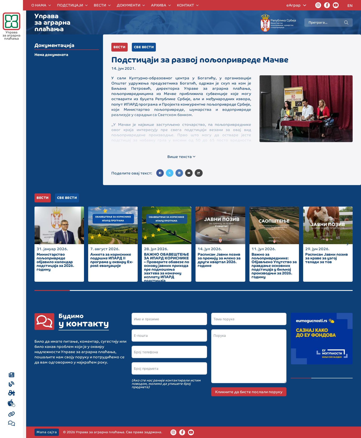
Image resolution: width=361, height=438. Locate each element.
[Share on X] (169, 173)
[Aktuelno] (11, 375)
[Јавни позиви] (11, 403)
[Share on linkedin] (179, 173)
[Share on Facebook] (160, 173)
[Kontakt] (11, 423)
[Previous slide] (39, 244)
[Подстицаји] (11, 393)
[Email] (189, 173)
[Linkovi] (11, 414)
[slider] (193, 290)
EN (350, 5)
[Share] (199, 173)
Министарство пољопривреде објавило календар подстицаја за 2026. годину (55, 261)
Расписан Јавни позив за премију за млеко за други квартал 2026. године (219, 260)
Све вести (144, 47)
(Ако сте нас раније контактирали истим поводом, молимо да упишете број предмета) (166, 384)
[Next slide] (347, 244)
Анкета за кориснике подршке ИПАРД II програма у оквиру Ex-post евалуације (111, 260)
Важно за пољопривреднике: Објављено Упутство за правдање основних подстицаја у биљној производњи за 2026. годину (274, 265)
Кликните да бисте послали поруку (248, 392)
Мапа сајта (47, 432)
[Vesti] (11, 384)
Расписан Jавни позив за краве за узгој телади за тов (326, 258)
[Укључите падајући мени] (49, 5)
